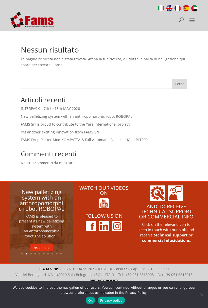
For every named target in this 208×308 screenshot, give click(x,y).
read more (41, 247)
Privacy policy (111, 300)
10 (61, 253)
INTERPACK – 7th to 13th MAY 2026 (50, 108)
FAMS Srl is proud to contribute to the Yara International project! (76, 124)
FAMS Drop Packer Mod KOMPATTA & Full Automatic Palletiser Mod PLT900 (84, 139)
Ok (90, 300)
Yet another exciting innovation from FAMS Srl (60, 132)
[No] (201, 294)
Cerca (179, 83)
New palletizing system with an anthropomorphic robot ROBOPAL (76, 116)
